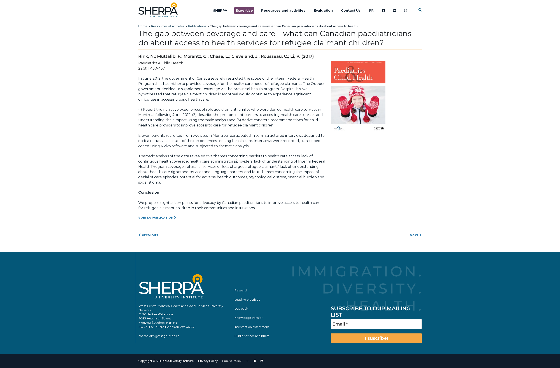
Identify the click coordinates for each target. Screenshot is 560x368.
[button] (420, 10)
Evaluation (323, 10)
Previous (149, 235)
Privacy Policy (208, 361)
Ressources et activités (167, 26)
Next (414, 235)
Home (142, 26)
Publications (197, 26)
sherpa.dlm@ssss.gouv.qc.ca (159, 336)
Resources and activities (283, 10)
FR (371, 10)
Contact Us (351, 10)
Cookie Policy (231, 361)
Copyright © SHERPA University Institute (166, 361)
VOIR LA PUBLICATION (156, 217)
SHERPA (220, 10)
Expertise (244, 10)
